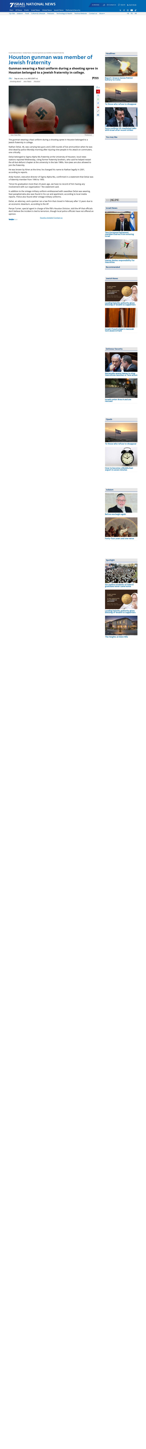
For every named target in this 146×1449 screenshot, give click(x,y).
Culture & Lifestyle (38, 13)
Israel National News (15, 53)
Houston (37, 81)
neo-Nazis (27, 81)
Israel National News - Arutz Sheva (27, 6)
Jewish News (59, 10)
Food (27, 13)
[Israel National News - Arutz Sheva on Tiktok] (135, 10)
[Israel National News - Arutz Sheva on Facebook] (124, 10)
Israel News (35, 10)
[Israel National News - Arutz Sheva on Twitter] (120, 10)
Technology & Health (64, 13)
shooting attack (15, 81)
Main (11, 10)
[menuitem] (11, 10)
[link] (121, 79)
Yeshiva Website (80, 13)
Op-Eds (12, 13)
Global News (47, 10)
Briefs (26, 10)
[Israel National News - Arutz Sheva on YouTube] (132, 10)
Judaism (20, 13)
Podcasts (50, 13)
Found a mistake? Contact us (51, 218)
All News (18, 10)
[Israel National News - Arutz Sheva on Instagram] (128, 10)
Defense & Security (73, 10)
